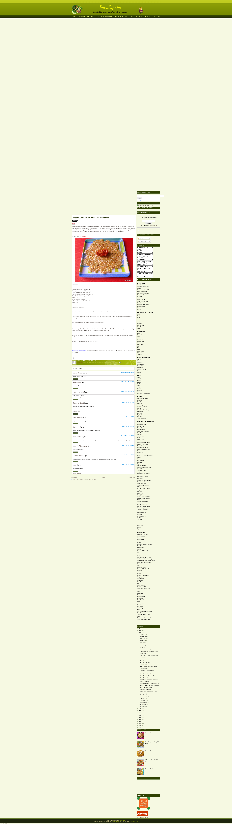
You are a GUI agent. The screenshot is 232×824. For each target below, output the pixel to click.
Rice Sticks (139, 462)
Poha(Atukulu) (140, 452)
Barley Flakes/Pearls (141, 424)
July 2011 (142, 698)
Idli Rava (139, 437)
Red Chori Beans (141, 306)
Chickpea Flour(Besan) (142, 406)
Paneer (138, 349)
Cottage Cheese (140, 339)
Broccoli (139, 546)
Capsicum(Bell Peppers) (142, 550)
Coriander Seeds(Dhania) (142, 481)
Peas (138, 595)
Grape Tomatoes (140, 578)
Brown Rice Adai (143, 695)
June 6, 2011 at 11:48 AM (127, 372)
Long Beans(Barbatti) (142, 586)
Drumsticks (139, 570)
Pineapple (139, 388)
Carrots (138, 552)
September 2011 (143, 702)
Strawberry (139, 392)
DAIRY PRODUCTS (142, 331)
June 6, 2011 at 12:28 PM (127, 381)
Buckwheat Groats (141, 429)
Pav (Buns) (139, 315)
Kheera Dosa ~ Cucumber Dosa (147, 677)
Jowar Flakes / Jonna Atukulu (143, 442)
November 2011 (143, 706)
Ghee (138, 343)
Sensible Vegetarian (80, 446)
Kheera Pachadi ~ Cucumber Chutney (148, 676)
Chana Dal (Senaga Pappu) (143, 286)
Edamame (139, 573)
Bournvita (139, 323)
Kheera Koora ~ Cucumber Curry (147, 672)
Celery (138, 555)
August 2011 (143, 700)
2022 (140, 727)
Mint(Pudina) (140, 499)
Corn (138, 565)
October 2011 (143, 704)
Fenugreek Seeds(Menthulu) (143, 490)
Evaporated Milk (140, 341)
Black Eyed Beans (141, 285)
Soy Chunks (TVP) (141, 516)
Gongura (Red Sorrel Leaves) (143, 577)
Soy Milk (139, 517)
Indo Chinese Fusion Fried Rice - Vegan (152, 760)
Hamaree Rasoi (78, 403)
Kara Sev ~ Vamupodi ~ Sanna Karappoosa (149, 685)
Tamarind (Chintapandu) (142, 509)
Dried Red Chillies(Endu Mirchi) (144, 488)
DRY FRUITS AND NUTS (143, 357)
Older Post (132, 477)
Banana (138, 380)
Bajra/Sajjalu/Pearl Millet (142, 423)
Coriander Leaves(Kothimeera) (144, 480)
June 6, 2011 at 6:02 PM (128, 426)
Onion (138, 591)
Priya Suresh (77, 417)
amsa (74, 465)
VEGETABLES (141, 532)
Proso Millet (140, 454)
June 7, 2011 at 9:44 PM (128, 464)
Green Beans (140, 580)
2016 (140, 716)
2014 (140, 712)
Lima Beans (139, 296)
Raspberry (139, 390)
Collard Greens (140, 564)
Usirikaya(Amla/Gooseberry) (143, 393)
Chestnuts (139, 362)
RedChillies (77, 436)
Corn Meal (139, 432)
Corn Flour (139, 408)
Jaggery (139, 527)
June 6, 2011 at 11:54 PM (127, 436)
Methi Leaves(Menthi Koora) (143, 588)
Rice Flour (139, 416)
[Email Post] (119, 362)
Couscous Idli (148, 751)
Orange (138, 387)
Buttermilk (139, 334)
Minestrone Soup (143, 646)
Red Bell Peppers (141, 608)
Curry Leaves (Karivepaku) (143, 485)
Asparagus (139, 537)
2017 (140, 717)
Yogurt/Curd (140, 354)
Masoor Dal (139, 298)
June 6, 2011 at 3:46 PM (128, 416)
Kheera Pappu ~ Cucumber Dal (147, 670)
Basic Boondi (148, 733)
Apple (138, 377)
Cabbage (139, 549)
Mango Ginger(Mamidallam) (143, 496)
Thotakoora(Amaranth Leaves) (143, 614)
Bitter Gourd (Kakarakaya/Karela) (144, 544)
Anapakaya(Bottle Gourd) (142, 534)
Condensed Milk (140, 338)
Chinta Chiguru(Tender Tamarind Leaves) (146, 560)
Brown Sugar (140, 525)
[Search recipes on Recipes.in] (142, 817)
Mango (138, 385)
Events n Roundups (136, 16)
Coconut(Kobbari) (141, 364)
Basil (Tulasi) (140, 478)
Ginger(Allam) (140, 495)
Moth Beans (140, 303)
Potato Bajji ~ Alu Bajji (145, 662)
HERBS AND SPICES (142, 477)
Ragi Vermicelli (140, 460)
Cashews (139, 361)
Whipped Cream (140, 352)
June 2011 (142, 644)
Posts (141, 238)
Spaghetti (139, 472)
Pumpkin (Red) (140, 599)
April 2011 (142, 640)
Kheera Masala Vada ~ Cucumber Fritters (149, 674)
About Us (147, 16)
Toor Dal (139, 307)
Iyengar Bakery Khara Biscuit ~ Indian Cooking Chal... (148, 667)
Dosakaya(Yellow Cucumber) (143, 568)
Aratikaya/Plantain (141, 536)
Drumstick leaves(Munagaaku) (144, 572)
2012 (140, 708)
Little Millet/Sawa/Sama (142, 447)
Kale (138, 583)
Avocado (139, 379)
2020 (140, 723)
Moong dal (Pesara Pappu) (143, 301)
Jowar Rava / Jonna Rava (142, 444)
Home (74, 16)
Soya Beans (139, 514)
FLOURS (139, 397)
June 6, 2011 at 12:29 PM (127, 391)
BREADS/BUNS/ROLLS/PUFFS (145, 312)
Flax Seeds (139, 491)
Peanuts (139, 370)
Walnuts (139, 372)
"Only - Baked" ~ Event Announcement (148, 696)
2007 (140, 628)
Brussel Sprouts (140, 547)
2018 (140, 719)
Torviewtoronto (78, 392)
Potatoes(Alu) (140, 598)
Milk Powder (140, 348)
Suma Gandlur (78, 455)
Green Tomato (140, 581)
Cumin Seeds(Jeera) (141, 483)
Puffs (138, 317)
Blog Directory (3, 823)
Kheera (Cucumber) (141, 585)
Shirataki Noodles (141, 468)
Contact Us (156, 16)
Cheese (138, 336)
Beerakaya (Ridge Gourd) (142, 541)
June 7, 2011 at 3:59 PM (128, 455)
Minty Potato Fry (143, 653)
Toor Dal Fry (143, 647)
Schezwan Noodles (149, 769)
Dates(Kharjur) (140, 367)
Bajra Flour (139, 400)
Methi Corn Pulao (144, 659)
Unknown (76, 427)
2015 (140, 714)
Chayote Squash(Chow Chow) (144, 557)
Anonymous (77, 382)
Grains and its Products (95, 362)
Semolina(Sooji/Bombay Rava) (144, 467)
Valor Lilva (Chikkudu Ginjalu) (144, 619)
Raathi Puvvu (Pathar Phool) (143, 506)
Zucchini (139, 621)
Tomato (138, 616)
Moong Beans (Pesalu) (142, 299)
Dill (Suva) (139, 486)
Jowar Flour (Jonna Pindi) (143, 410)
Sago (110, 362)
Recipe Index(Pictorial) (105, 16)
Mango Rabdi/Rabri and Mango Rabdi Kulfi (149, 683)
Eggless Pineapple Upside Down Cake (148, 691)
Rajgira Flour (140, 414)
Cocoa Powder (140, 327)
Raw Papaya (140, 606)
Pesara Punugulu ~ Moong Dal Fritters (152, 742)
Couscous (139, 434)
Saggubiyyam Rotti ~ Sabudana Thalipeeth (91, 217)
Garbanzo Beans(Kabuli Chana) (144, 290)
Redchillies (83, 236)
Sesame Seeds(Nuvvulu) (142, 508)
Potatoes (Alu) (105, 362)
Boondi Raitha (143, 661)
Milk (138, 346)
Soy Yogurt (139, 519)
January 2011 (143, 634)
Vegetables (115, 362)
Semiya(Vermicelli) (141, 465)
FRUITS (139, 375)
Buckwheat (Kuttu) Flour (142, 405)
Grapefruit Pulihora (144, 664)
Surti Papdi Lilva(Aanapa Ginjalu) (144, 611)
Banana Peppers (140, 539)
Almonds (139, 359)
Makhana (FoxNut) (141, 369)
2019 (140, 721)
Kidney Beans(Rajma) (142, 294)
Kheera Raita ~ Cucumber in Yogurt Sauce (149, 679)
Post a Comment (76, 473)
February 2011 (143, 636)
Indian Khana (77, 373)
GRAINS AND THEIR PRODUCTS (145, 421)
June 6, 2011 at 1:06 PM (128, 402)
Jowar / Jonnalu (140, 439)
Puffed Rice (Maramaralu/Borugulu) (145, 455)
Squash (138, 609)
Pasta (138, 450)
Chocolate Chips (140, 325)
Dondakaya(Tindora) (141, 567)
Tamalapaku (117, 6)
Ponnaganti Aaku (141, 596)
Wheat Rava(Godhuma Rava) (143, 473)
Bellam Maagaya (143, 693)
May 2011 (142, 642)
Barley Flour (140, 401)
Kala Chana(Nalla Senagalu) (143, 293)
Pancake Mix (140, 411)
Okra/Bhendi (140, 590)
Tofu (138, 521)
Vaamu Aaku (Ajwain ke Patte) (144, 617)
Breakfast (85, 362)
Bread (138, 314)
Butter (138, 333)
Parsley (138, 503)
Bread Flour (139, 403)
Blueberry (139, 382)
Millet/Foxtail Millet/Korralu (143, 449)
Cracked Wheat (140, 436)
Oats (138, 459)
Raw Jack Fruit (140, 603)
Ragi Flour (139, 413)
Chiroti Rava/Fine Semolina (143, 431)
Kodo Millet (140, 446)
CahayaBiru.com (134, 821)
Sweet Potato (140, 613)
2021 (140, 725)
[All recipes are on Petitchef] (142, 816)
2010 (140, 630)
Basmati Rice (140, 428)
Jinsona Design (115, 821)
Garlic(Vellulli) (140, 493)
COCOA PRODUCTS (142, 322)
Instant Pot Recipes (121, 16)
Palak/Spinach (140, 593)
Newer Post (74, 477)
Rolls (138, 319)
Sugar (138, 529)
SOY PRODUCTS (141, 513)
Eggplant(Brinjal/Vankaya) (143, 575)
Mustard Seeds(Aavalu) (142, 501)
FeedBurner (153, 225)
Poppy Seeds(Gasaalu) (142, 504)
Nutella (138, 328)
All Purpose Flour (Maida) (143, 398)
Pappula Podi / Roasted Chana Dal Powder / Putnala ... (149, 656)
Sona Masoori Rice (141, 470)
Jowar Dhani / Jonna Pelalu (143, 441)
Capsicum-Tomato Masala (145, 649)
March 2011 (143, 638)
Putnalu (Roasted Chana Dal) (143, 304)
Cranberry (139, 383)
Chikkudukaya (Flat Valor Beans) (144, 559)
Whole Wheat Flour (141, 418)
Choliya (139, 288)
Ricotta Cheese (140, 351)
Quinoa (138, 457)
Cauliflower (139, 554)
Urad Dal (139, 309)
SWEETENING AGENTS (143, 524)
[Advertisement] (103, 202)
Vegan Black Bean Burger (145, 689)
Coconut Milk (140, 365)
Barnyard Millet (140, 426)
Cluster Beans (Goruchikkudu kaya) (145, 562)
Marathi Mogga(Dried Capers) (143, 498)
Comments (142, 241)
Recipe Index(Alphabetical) (87, 16)
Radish (138, 601)
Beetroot (139, 542)
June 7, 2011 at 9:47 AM (128, 445)
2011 (140, 632)
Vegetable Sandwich (144, 681)
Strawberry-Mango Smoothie (146, 687)
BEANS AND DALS (142, 283)
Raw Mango (140, 604)
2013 (140, 710)
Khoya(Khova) (140, 344)
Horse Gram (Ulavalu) (142, 291)
